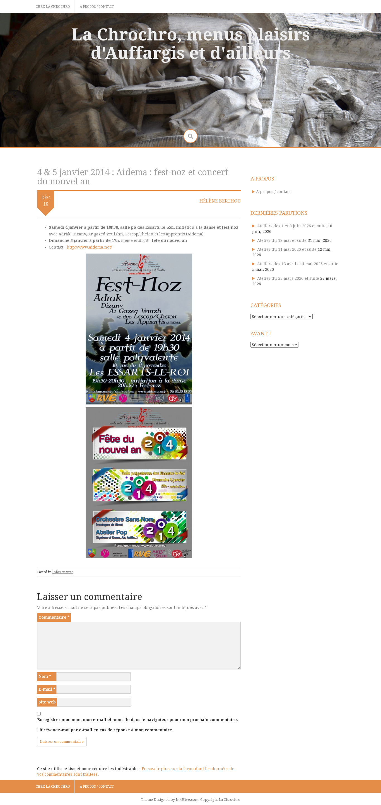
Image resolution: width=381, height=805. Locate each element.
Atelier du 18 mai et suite (282, 240)
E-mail (46, 689)
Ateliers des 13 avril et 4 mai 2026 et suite (297, 264)
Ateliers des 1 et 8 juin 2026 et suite (292, 226)
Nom (44, 676)
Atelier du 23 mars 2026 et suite (288, 278)
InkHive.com (187, 799)
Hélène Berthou (220, 201)
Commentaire (53, 617)
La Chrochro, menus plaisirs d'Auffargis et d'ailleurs (190, 44)
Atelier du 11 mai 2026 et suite (287, 249)
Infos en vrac (62, 572)
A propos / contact (97, 7)
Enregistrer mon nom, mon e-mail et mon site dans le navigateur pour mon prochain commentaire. (137, 719)
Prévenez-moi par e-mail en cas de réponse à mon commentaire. (107, 730)
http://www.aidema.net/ (89, 247)
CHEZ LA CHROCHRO (53, 7)
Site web (47, 702)
